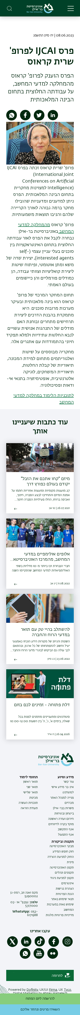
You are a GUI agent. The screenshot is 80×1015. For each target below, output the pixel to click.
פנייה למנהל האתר (62, 797)
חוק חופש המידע (63, 851)
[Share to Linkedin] (53, 119)
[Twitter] (12, 946)
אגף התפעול (66, 834)
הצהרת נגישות (65, 888)
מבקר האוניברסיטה (62, 846)
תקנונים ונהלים (64, 872)
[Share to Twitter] (39, 119)
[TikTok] (40, 946)
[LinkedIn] (26, 946)
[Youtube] (39, 958)
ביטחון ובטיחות (64, 813)
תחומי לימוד (28, 777)
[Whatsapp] (25, 958)
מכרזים (69, 802)
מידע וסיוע (66, 777)
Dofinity (32, 989)
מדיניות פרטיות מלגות (60, 915)
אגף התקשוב (66, 829)
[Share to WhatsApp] (11, 119)
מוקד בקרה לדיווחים (61, 824)
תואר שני (32, 787)
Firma (53, 989)
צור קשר (68, 781)
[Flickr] (52, 958)
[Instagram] (67, 946)
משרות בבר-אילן (63, 808)
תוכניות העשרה (28, 802)
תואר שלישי (30, 792)
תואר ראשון (30, 781)
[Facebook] (53, 946)
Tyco (67, 989)
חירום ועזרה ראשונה (61, 818)
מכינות (33, 797)
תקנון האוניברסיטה (62, 867)
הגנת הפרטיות (65, 894)
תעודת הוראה (29, 808)
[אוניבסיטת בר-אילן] (40, 8)
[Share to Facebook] (25, 119)
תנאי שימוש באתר (62, 899)
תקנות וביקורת (63, 842)
